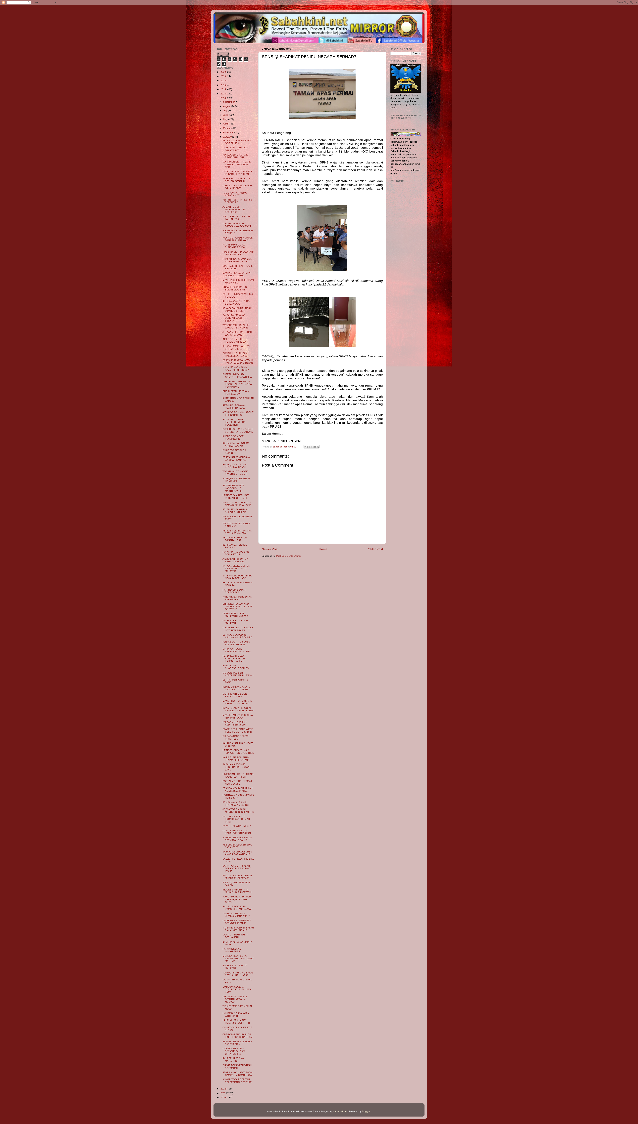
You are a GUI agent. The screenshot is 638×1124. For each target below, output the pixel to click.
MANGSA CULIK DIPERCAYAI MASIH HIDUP (238, 281)
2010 (223, 1097)
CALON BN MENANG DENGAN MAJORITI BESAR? (234, 318)
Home (323, 549)
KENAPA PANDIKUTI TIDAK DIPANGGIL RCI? (237, 309)
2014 (223, 93)
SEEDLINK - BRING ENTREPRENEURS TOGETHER (233, 422)
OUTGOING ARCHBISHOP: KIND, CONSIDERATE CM (237, 1035)
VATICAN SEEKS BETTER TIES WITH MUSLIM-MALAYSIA (236, 568)
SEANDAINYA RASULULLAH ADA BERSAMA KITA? (237, 789)
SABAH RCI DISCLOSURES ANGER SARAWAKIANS (237, 853)
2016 (223, 85)
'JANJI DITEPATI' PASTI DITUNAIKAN (235, 936)
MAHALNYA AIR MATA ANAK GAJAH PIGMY (237, 187)
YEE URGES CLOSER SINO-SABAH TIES (237, 846)
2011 (223, 1093)
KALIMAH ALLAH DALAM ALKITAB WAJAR (235, 444)
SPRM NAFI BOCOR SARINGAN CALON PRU (236, 650)
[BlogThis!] (308, 446)
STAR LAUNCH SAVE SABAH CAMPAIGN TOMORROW (237, 1073)
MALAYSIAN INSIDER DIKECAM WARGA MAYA (236, 225)
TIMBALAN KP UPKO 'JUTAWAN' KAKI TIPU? (236, 915)
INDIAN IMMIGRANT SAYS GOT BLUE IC (236, 142)
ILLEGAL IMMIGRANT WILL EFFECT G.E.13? (237, 347)
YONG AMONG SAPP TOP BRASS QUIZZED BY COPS (236, 899)
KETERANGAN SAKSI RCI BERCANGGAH (236, 302)
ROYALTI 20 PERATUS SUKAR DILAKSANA (234, 288)
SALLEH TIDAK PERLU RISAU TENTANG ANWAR (237, 907)
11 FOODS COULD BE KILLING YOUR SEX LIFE (237, 636)
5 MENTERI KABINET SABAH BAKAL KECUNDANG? (238, 929)
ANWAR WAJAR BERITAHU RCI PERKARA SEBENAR (237, 1080)
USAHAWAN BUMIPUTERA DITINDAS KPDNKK (236, 921)
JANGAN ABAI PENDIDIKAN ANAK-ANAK (237, 598)
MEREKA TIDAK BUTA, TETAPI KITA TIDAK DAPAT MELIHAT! (238, 959)
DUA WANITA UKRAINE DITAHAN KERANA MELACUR (234, 999)
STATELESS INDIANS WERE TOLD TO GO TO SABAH (237, 730)
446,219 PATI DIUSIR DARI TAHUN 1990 (236, 217)
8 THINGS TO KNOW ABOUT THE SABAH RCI (238, 413)
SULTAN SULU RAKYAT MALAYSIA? (235, 966)
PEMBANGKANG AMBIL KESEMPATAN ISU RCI (235, 803)
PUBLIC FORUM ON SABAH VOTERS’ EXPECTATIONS (237, 430)
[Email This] (305, 446)
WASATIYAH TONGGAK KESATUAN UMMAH (235, 472)
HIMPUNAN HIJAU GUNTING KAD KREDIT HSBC (238, 775)
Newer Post (270, 549)
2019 (223, 76)
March (226, 128)
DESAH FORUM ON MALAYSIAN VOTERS (235, 614)
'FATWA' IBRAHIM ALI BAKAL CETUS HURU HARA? (237, 974)
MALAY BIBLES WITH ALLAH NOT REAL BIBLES (237, 629)
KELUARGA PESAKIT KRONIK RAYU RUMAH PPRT (236, 819)
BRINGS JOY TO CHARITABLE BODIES (235, 667)
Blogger (366, 1111)
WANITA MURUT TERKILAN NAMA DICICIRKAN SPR (237, 503)
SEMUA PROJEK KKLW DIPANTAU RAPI (234, 539)
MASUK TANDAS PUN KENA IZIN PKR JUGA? (237, 716)
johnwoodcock (340, 1111)
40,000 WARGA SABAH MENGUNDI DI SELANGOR (238, 810)
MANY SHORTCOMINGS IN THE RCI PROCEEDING (237, 702)
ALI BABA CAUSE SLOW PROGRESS (235, 737)
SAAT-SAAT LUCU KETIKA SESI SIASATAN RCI (236, 180)
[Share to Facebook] (314, 446)
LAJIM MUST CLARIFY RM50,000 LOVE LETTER (237, 1021)
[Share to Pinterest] (317, 446)
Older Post (375, 549)
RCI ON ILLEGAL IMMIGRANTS (231, 950)
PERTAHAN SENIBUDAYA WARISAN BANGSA (236, 458)
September (229, 102)
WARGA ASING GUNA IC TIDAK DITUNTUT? (235, 156)
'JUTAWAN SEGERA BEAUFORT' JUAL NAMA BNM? (236, 989)
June (226, 115)
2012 (223, 1088)
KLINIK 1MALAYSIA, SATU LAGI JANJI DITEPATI (236, 688)
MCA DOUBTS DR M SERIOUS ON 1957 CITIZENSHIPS (233, 1051)
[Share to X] (311, 446)
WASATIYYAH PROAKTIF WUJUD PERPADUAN (235, 326)
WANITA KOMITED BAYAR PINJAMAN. (236, 524)
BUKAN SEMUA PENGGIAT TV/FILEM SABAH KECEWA (238, 709)
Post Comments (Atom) (288, 556)
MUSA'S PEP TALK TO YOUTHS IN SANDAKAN (236, 832)
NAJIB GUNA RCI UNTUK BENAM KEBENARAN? (235, 758)
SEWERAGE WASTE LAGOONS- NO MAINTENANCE (233, 488)
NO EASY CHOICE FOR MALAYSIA (235, 622)
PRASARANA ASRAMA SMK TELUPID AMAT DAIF (237, 260)
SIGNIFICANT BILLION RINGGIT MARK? (234, 695)
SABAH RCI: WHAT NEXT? (236, 826)
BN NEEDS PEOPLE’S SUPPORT (234, 451)
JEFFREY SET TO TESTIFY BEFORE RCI (237, 201)
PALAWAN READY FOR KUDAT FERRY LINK (234, 723)
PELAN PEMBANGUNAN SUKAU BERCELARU (235, 510)
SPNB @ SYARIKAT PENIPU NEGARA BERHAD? (237, 577)
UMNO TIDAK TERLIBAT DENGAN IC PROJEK (235, 496)
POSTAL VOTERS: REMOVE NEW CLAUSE (237, 782)
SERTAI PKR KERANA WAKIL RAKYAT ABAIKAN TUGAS (237, 361)
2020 (223, 72)
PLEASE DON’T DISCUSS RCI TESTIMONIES (236, 643)
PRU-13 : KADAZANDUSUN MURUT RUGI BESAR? (237, 877)
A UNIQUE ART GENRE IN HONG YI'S (236, 479)
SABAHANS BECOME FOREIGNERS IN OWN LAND (236, 767)
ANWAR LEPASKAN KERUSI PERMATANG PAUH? (237, 839)
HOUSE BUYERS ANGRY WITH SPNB (235, 1014)
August (227, 106)
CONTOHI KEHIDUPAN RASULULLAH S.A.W (234, 354)
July (225, 110)
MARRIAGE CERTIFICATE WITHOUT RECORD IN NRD (236, 164)
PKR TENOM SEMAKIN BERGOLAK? (234, 591)
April (225, 123)
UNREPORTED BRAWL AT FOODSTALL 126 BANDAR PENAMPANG (237, 384)
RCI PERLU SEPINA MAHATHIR (233, 1059)
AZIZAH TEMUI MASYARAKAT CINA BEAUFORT (234, 209)
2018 (223, 80)
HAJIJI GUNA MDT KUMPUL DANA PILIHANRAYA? (237, 239)
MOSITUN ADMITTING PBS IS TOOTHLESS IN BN (237, 172)
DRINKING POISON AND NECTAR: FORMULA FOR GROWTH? (237, 606)
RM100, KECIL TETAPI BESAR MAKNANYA (234, 465)
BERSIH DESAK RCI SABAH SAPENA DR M (237, 1042)
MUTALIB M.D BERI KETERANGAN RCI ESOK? (238, 674)
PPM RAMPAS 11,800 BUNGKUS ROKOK (233, 246)
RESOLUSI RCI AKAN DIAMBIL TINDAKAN (234, 406)
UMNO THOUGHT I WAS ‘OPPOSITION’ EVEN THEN (238, 751)
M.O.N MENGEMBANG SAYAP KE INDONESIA (235, 368)
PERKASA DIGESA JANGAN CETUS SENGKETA (237, 532)
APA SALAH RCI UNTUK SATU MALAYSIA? (235, 560)
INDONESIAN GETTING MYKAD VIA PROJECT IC (237, 891)
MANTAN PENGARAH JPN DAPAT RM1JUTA (236, 274)
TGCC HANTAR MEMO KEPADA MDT (234, 194)
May (225, 119)
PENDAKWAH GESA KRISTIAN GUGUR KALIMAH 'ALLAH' (233, 658)
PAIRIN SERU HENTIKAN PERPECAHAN (235, 392)
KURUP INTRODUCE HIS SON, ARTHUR (235, 553)
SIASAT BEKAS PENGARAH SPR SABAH (237, 1066)
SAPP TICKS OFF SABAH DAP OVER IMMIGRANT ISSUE (236, 868)
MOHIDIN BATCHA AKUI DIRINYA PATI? (235, 149)
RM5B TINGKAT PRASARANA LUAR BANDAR (238, 253)
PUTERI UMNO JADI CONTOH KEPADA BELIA (237, 375)
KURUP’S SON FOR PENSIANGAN (233, 437)
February (228, 132)
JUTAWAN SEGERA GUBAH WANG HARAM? (237, 333)
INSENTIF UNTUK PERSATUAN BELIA (234, 340)
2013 (223, 98)
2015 (223, 89)
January (227, 137)
